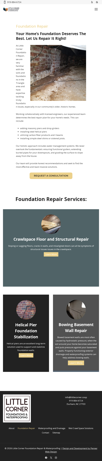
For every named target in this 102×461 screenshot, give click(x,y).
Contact (45, 432)
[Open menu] (96, 9)
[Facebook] (46, 458)
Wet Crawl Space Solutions (81, 428)
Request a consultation (51, 175)
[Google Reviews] (97, 2)
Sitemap (56, 432)
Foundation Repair (26, 428)
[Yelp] (92, 2)
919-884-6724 (76, 400)
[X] (51, 458)
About (11, 428)
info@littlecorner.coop (76, 397)
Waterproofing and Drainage (51, 428)
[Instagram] (56, 458)
